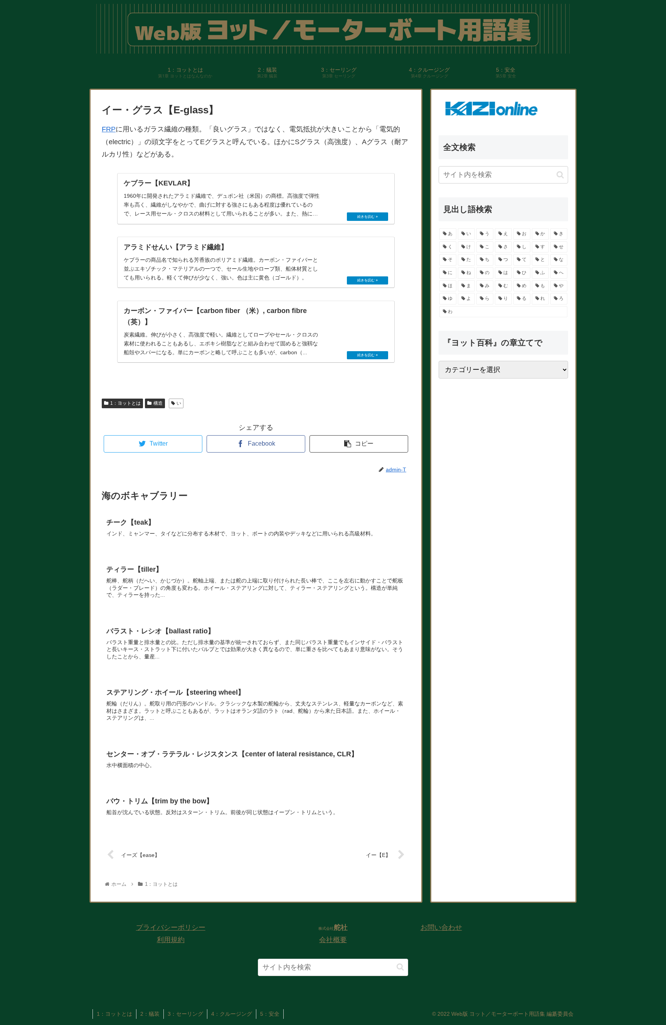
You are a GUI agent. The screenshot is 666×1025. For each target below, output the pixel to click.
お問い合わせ (441, 927)
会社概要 (333, 940)
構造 (158, 403)
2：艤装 (150, 1014)
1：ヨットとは (125, 403)
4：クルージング (231, 1014)
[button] (560, 174)
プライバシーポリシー (170, 927)
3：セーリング (185, 1014)
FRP (109, 129)
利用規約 (171, 940)
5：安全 (269, 1014)
